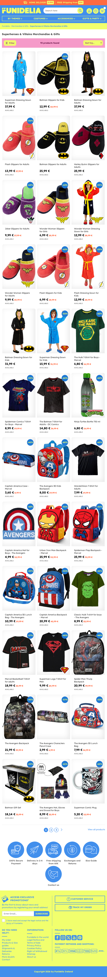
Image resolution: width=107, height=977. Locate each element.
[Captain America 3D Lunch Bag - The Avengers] (18, 588)
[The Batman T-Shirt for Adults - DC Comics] (53, 395)
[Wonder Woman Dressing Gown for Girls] (88, 202)
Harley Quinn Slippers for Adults (86, 165)
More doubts (8, 956)
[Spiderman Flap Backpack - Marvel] (88, 524)
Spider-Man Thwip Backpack (83, 680)
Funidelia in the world (38, 937)
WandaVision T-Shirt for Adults (86, 487)
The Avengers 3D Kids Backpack (50, 487)
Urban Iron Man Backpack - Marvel (53, 551)
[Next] (62, 829)
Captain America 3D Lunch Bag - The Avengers (18, 616)
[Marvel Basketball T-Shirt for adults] (18, 652)
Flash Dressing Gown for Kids (86, 294)
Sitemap (31, 954)
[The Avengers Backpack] (18, 717)
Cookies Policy (34, 948)
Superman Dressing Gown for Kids (53, 358)
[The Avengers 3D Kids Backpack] (53, 459)
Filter (11, 43)
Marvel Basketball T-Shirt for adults (17, 680)
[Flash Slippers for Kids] (53, 266)
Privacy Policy (34, 945)
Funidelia (6, 26)
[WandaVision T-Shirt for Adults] (88, 459)
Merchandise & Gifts (19, 26)
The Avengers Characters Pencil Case (52, 744)
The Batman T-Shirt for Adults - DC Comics (51, 423)
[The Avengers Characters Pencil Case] (53, 717)
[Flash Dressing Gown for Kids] (88, 266)
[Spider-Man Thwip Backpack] (88, 652)
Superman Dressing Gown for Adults (18, 101)
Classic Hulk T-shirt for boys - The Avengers (88, 616)
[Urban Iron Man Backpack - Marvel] (53, 524)
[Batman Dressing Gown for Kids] (18, 331)
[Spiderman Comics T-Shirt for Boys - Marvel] (18, 395)
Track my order (82, 907)
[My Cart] (102, 11)
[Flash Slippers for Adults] (18, 138)
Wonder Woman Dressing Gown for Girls (87, 230)
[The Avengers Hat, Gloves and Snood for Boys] (53, 781)
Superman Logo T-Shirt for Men (53, 680)
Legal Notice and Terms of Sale (35, 941)
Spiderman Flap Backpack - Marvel (88, 551)
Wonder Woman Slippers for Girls (52, 230)
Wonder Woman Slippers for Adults (17, 294)
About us (31, 956)
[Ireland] (57, 938)
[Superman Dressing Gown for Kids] (53, 331)
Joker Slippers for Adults (17, 228)
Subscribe (41, 913)
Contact (6, 959)
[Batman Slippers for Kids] (53, 73)
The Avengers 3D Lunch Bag (86, 744)
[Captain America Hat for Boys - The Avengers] (18, 524)
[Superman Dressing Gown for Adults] (18, 73)
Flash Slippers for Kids (51, 293)
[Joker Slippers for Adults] (18, 202)
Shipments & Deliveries (8, 949)
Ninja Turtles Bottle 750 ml (87, 421)
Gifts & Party (91, 18)
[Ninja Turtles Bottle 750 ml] (88, 395)
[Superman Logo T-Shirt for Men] (53, 652)
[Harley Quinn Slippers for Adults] (88, 138)
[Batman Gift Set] (18, 781)
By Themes (14, 18)
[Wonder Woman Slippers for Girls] (53, 202)
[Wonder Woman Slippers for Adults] (18, 266)
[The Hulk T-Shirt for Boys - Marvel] (88, 331)
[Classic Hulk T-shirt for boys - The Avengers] (88, 588)
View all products (96, 829)
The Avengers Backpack (17, 743)
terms (8, 923)
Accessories (65, 18)
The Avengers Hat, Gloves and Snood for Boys (52, 809)
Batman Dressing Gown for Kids (18, 358)
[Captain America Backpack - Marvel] (53, 588)
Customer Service (81, 899)
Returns (6, 954)
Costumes (39, 18)
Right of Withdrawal (37, 951)
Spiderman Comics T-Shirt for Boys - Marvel (18, 423)
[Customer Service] (96, 11)
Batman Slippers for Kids (52, 100)
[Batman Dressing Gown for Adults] (88, 73)
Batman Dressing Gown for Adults (87, 101)
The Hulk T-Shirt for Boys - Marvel (87, 358)
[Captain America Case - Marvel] (18, 459)
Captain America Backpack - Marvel (53, 616)
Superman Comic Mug (85, 807)
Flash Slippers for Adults (17, 164)
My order (6, 940)
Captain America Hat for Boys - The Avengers (17, 551)
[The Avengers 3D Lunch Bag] (88, 717)
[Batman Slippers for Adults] (53, 138)
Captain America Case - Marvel (17, 487)
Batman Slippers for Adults (53, 164)
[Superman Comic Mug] (88, 781)
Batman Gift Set (13, 807)
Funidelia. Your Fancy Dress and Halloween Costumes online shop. (21, 10)
